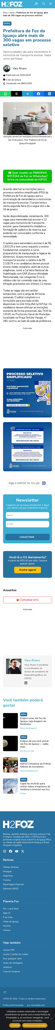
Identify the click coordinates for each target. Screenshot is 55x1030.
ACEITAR (15, 1025)
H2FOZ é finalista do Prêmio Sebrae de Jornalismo (35, 765)
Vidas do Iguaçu (11, 921)
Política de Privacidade (13, 1005)
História (7, 925)
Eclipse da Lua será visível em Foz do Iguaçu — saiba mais (34, 743)
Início (5, 12)
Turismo (7, 880)
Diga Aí (6, 912)
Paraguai (7, 871)
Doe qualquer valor (12, 958)
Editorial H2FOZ (10, 888)
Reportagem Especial (13, 884)
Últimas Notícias (11, 867)
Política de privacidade (35, 1025)
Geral (12, 12)
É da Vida (7, 917)
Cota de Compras (11, 971)
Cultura (6, 930)
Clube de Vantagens (13, 962)
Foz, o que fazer (11, 908)
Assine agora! (27, 570)
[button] (43, 4)
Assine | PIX (8, 950)
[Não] (51, 1018)
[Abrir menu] (5, 992)
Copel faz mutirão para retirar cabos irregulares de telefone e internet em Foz (35, 786)
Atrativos (7, 967)
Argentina (8, 875)
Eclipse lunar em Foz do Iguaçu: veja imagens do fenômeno (33, 721)
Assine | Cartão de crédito (15, 954)
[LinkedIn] (25, 683)
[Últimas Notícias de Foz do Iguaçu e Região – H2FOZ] (12, 4)
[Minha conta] (36, 4)
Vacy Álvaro (20, 68)
